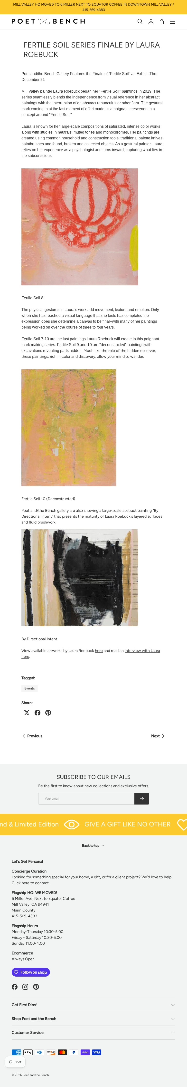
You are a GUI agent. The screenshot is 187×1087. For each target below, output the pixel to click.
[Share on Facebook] (37, 712)
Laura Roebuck (66, 91)
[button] (161, 21)
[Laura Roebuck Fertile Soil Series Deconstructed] (68, 368)
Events (29, 688)
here (99, 650)
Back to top (91, 846)
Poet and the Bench (36, 1075)
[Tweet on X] (26, 712)
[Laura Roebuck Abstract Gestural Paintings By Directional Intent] (79, 528)
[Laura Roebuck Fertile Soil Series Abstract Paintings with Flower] (79, 167)
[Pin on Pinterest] (48, 712)
